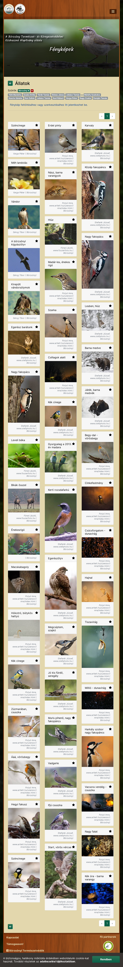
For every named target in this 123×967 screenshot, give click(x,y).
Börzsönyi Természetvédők (26, 950)
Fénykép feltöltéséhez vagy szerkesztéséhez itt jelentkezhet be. (49, 104)
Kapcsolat (12, 937)
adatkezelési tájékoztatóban (57, 961)
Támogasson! (14, 944)
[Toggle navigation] (113, 11)
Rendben (106, 959)
